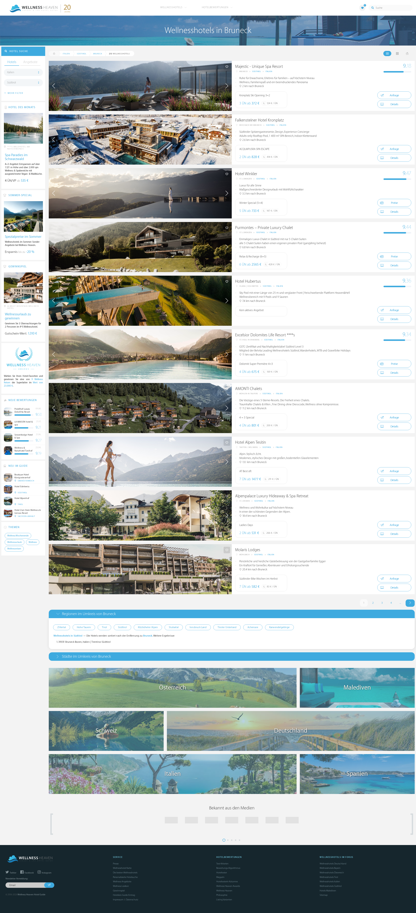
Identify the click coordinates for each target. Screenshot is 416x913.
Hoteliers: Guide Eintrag (124, 895)
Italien (269, 71)
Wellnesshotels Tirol (329, 877)
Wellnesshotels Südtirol (331, 886)
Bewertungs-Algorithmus (228, 868)
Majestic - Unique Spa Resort (259, 66)
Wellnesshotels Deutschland (333, 863)
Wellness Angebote (122, 881)
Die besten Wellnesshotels (125, 872)
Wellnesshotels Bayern (330, 868)
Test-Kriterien (222, 863)
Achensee (252, 627)
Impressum (118, 899)
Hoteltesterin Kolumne (227, 881)
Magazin (220, 877)
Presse (116, 863)
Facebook (29, 873)
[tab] (232, 614)
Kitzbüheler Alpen (148, 627)
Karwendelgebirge (279, 627)
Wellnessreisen (14, 548)
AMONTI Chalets (248, 388)
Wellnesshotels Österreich (332, 872)
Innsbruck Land (198, 627)
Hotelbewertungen (215, 7)
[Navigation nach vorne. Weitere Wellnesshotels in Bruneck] (410, 603)
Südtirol (256, 71)
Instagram (46, 873)
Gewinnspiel (119, 890)
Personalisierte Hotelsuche (125, 877)
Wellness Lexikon (121, 886)
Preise (394, 203)
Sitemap (324, 895)
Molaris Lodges (247, 550)
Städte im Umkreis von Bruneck (86, 656)
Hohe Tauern (84, 627)
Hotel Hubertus (248, 281)
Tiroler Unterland (227, 627)
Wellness (33, 542)
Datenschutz (132, 899)
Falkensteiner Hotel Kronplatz (259, 120)
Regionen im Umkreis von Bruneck (89, 614)
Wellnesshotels (171, 7)
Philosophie (221, 895)
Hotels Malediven (328, 890)
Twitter (12, 873)
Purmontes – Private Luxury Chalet (264, 227)
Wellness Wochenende (18, 535)
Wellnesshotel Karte (122, 868)
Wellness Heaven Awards (228, 886)
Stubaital (174, 627)
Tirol (104, 627)
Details (394, 104)
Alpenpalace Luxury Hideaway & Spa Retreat (271, 496)
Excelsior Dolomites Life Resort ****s (265, 335)
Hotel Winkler (246, 174)
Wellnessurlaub (14, 542)
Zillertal (61, 627)
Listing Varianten (224, 899)
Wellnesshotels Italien (330, 881)
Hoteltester (221, 872)
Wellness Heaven (224, 890)
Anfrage (394, 95)
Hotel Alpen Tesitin (250, 442)
